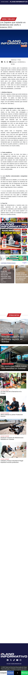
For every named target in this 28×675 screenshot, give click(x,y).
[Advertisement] (14, 297)
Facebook (10, 673)
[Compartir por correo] (10, 62)
